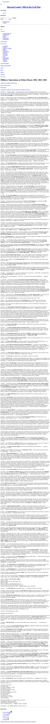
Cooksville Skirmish (5, 63)
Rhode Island (6, 58)
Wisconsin (5, 61)
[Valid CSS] (23, 721)
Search (14, 18)
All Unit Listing (4, 41)
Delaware (5, 47)
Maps (2, 70)
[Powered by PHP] (9, 721)
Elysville (5, 35)
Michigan (5, 53)
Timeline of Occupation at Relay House (9, 83)
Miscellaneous (6, 39)
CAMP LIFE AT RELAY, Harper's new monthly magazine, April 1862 (15, 89)
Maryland (5, 50)
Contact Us (3, 74)
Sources (2, 72)
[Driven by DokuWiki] (31, 721)
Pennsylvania (6, 57)
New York (5, 55)
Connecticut (5, 46)
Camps (2, 67)
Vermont (5, 60)
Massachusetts (6, 51)
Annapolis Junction (7, 33)
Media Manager (6, 21)
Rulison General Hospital (6, 65)
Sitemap (4, 22)
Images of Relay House (5, 85)
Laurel (4, 37)
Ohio (4, 56)
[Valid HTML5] (16, 721)
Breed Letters (3, 87)
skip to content (6, 1)
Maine (4, 49)
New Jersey (5, 54)
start (1, 29)
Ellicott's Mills (6, 34)
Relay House (5, 38)
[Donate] (3, 721)
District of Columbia (7, 48)
